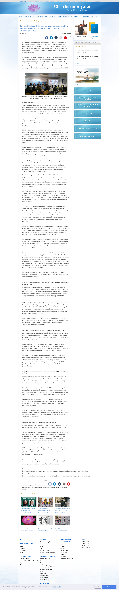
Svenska (88, 1)
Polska (75, 1)
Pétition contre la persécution (48, 552)
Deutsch (29, 1)
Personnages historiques (66, 558)
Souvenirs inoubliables (46, 569)
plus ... (77, 63)
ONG (41, 546)
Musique (62, 546)
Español (47, 1)
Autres (22, 552)
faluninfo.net (85, 543)
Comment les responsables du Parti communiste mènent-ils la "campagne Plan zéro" (45, 528)
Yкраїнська (97, 1)
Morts (21, 546)
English (25, 1)
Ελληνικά (57, 1)
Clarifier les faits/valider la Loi (48, 567)
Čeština (43, 1)
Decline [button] (98, 587)
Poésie (62, 554)
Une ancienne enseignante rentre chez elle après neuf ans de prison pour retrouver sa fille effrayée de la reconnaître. (28, 530)
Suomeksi (52, 1)
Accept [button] (109, 587)
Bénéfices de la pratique (46, 560)
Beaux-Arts (63, 556)
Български (38, 1)
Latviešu (68, 1)
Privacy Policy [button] (57, 587)
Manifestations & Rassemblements (29, 560)
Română (80, 1)
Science (62, 548)
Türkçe (92, 1)
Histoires (42, 571)
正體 (20, 1)
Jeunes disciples (44, 579)
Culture (62, 544)
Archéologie (63, 552)
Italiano (64, 1)
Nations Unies (44, 544)
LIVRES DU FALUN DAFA (93, 37)
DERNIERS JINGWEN (81, 47)
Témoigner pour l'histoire (47, 573)
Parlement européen (45, 542)
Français (34, 1)
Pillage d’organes (24, 548)
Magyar (60, 1)
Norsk (72, 1)
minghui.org (85, 545)
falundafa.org (85, 541)
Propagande (23, 550)
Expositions (23, 563)
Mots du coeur (44, 577)
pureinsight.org (86, 547)
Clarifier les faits (24, 558)
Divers (21, 565)
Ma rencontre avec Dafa (46, 558)
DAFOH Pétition (44, 550)
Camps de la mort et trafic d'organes (31, 21)
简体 (22, 1)
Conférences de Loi (45, 575)
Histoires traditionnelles (66, 550)
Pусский (84, 1)
